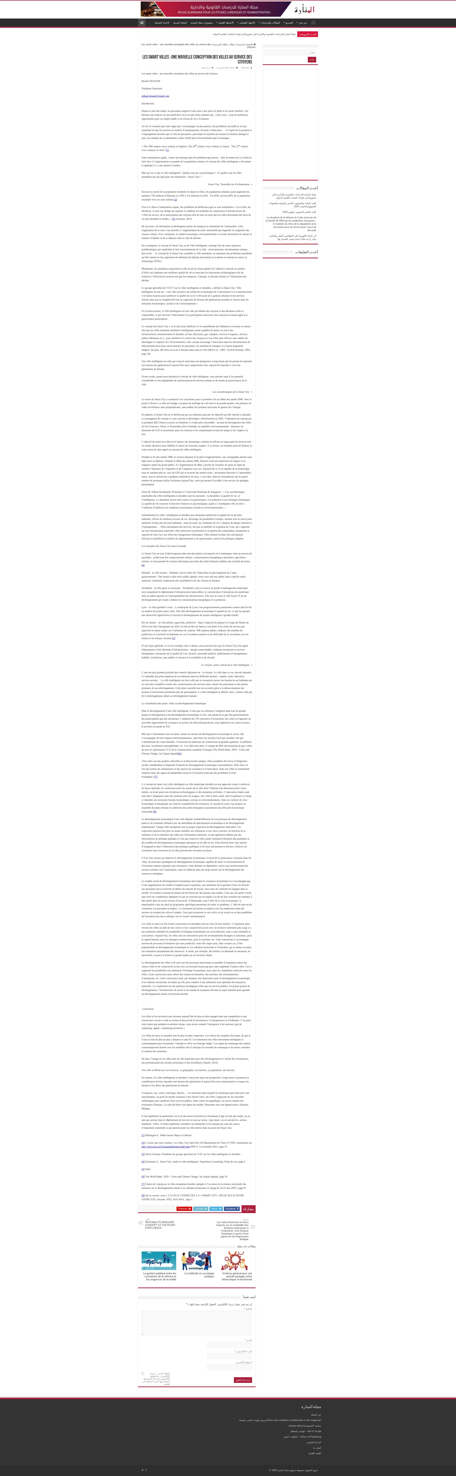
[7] (155, 776)
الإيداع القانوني (313, 1442)
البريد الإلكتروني (243, 1351)
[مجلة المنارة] (228, 8)
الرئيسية (313, 22)
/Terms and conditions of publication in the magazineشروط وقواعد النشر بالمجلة (280, 1420)
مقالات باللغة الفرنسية (224, 44)
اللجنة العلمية (314, 1453)
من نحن (303, 22)
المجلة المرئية (180, 22)
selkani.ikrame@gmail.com (155, 96)
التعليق (248, 1308)
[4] (143, 565)
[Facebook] (146, 1470)
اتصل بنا (317, 1447)
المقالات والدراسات (270, 22)
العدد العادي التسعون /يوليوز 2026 (299, 212)
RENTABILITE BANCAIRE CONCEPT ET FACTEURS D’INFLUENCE (160, 1223)
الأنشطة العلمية (226, 22)
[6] (179, 753)
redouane (245, 68)
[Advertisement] (290, 124)
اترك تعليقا (205, 68)
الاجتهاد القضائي (247, 22)
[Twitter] (142, 1470)
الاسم (248, 1340)
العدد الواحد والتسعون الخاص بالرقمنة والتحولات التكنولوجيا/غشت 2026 (261, 34)
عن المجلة (316, 1414)
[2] (175, 199)
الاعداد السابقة (162, 22)
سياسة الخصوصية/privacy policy (305, 1425)
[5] (173, 638)
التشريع (289, 22)
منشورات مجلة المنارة (202, 22)
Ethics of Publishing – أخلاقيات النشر (302, 1436)
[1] (167, 150)
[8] (154, 811)
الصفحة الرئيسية (245, 44)
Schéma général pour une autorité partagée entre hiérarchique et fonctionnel (237, 1276)
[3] (173, 219)
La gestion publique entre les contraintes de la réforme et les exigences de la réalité (159, 1276)
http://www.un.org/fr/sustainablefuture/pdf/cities (166, 1146)
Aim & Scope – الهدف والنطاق (305, 1431)
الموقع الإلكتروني (243, 1362)
